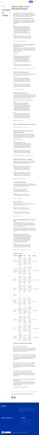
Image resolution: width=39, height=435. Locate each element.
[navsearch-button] (35, 2)
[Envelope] (12, 397)
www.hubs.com (35, 301)
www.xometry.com (35, 261)
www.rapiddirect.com (36, 337)
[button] (10, 13)
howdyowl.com (35, 319)
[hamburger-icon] (26, 2)
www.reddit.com (35, 310)
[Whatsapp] (14, 397)
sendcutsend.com (35, 288)
